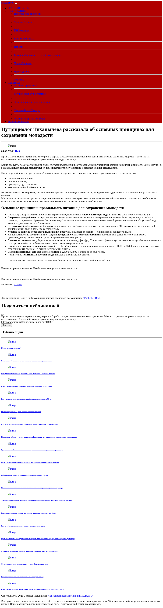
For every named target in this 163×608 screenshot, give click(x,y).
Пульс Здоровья (22, 71)
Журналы (19, 79)
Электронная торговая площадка (32, 102)
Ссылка (18, 284)
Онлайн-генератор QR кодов (29, 118)
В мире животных (24, 38)
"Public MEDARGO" (94, 298)
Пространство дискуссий (27, 13)
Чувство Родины (23, 22)
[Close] (2, 314)
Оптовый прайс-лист (25, 85)
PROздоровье (21, 30)
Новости (18, 46)
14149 (16, 151)
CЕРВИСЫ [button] (14, 82)
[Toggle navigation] (16, 3)
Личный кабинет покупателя (30, 93)
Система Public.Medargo (27, 110)
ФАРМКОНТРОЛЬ (18, 121)
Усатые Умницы (23, 63)
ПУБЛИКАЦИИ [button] (17, 11)
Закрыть (7, 325)
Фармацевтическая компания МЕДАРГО (70, 595)
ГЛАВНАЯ (18, 8)
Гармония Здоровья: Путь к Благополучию (37, 55)
